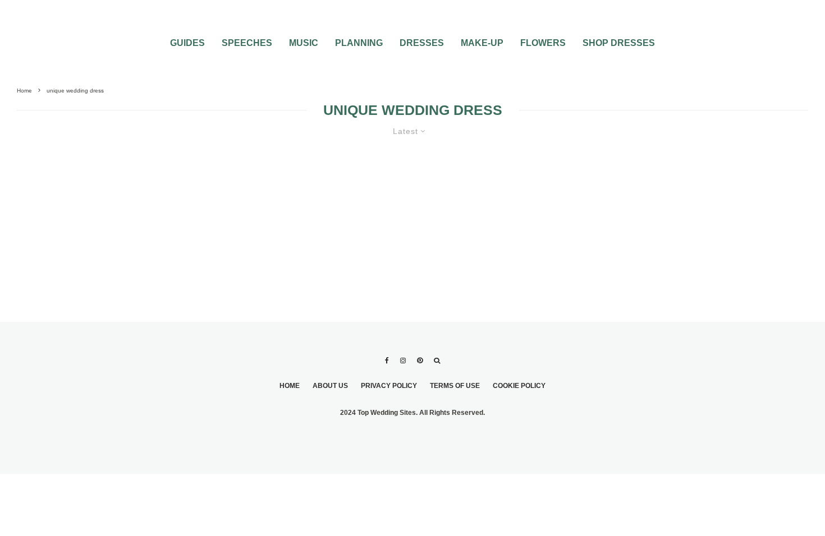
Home (289, 386)
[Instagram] (403, 360)
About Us (330, 386)
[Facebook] (387, 360)
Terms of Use (455, 386)
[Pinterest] (419, 360)
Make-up (482, 43)
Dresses (422, 43)
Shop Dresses (619, 43)
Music (303, 43)
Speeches (247, 43)
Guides (187, 43)
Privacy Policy (389, 386)
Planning (359, 43)
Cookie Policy (519, 386)
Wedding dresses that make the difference (172, 196)
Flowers (543, 43)
